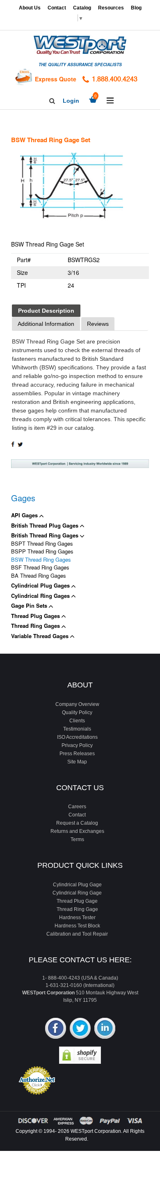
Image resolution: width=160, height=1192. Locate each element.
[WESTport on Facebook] (55, 1029)
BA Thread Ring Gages (38, 575)
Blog (136, 8)
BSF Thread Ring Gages (40, 567)
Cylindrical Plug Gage (77, 885)
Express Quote (55, 79)
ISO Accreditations (77, 737)
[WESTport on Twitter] (80, 1029)
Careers (77, 806)
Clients (77, 721)
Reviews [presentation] (98, 323)
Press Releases (77, 753)
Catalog (82, 8)
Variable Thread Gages (40, 636)
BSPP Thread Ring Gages (42, 551)
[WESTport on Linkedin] (105, 1029)
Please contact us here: (80, 960)
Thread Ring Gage (77, 909)
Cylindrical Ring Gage (77, 893)
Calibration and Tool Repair (77, 934)
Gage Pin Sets (30, 605)
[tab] (46, 310)
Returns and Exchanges (77, 831)
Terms (77, 839)
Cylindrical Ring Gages (41, 595)
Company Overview (77, 704)
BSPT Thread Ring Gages (42, 543)
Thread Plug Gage (77, 901)
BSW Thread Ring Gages (41, 559)
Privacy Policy (77, 745)
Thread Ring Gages (36, 625)
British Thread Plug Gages (45, 525)
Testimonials (77, 729)
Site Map (77, 762)
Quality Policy (77, 712)
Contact (57, 8)
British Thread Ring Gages (45, 535)
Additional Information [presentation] (46, 323)
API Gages (25, 515)
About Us (30, 8)
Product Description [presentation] (46, 310)
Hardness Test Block (77, 926)
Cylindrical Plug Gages (41, 585)
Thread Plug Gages (36, 616)
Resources (111, 8)
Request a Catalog (77, 823)
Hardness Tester (77, 917)
